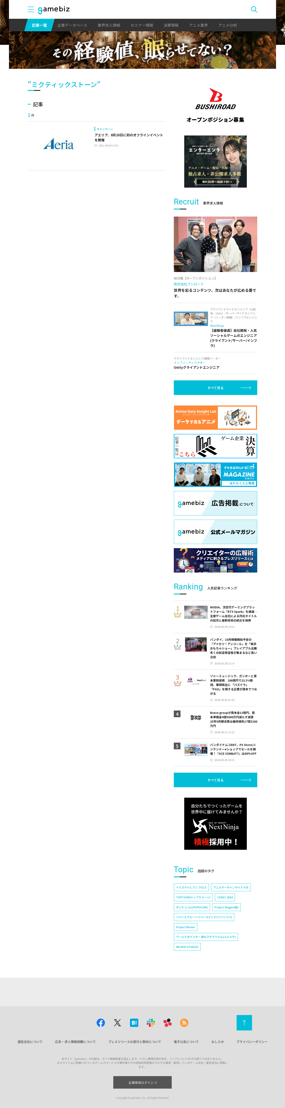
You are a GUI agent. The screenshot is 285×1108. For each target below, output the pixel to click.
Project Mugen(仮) (226, 907)
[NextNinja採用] (215, 824)
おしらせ (217, 1041)
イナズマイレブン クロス (191, 887)
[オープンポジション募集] (215, 105)
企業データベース (72, 25)
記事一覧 (39, 25)
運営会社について (30, 1041)
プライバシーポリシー (252, 1041)
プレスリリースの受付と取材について (134, 1041)
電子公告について (186, 1041)
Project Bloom (185, 927)
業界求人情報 (109, 25)
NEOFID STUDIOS (187, 947)
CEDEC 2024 (225, 897)
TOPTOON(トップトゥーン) (193, 897)
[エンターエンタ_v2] (215, 161)
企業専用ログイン (141, 1082)
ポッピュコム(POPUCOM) (192, 907)
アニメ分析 (227, 25)
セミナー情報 (142, 25)
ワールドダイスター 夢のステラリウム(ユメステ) (206, 937)
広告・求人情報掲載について (75, 1041)
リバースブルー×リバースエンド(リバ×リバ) (204, 917)
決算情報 (171, 25)
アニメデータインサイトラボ (230, 887)
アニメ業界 (198, 25)
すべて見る (215, 387)
